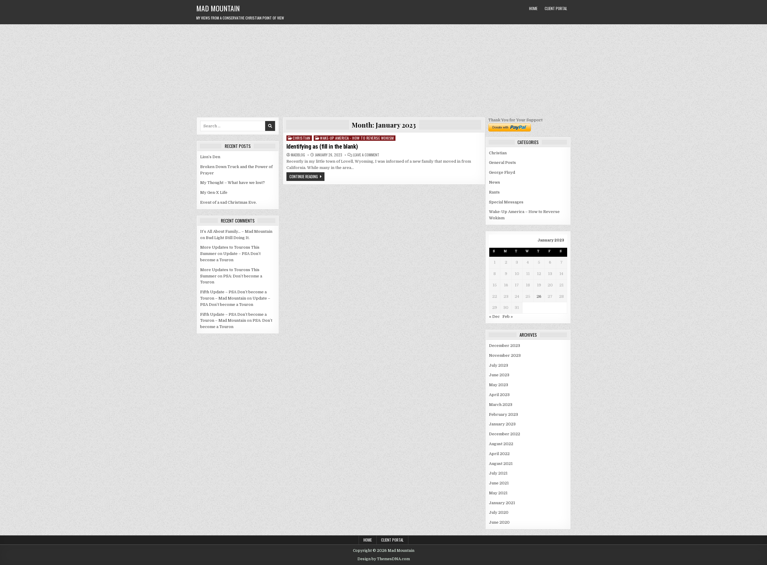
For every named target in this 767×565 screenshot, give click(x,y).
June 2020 (499, 522)
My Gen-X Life (213, 192)
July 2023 (498, 365)
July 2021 (498, 473)
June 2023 (499, 375)
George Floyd (502, 172)
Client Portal (556, 8)
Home (533, 8)
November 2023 (505, 355)
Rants (494, 192)
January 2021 (502, 503)
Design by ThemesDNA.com (383, 559)
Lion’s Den (210, 157)
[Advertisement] (383, 69)
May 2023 (498, 385)
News (494, 182)
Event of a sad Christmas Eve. (228, 202)
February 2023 (503, 414)
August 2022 (501, 444)
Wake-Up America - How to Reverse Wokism (357, 138)
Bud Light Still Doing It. (228, 237)
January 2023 (502, 424)
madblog (298, 155)
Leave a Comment (366, 155)
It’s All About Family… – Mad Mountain (236, 231)
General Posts (502, 162)
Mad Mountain (218, 8)
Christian (301, 138)
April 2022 (499, 453)
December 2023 (504, 345)
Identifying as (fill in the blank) (322, 146)
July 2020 (498, 512)
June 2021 (499, 483)
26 (539, 296)
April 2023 (499, 394)
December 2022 (504, 434)
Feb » (507, 316)
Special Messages (506, 202)
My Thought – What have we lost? (232, 182)
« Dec (494, 316)
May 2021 (498, 493)
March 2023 (500, 404)
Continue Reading (303, 176)
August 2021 (501, 463)
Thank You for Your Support (515, 120)
